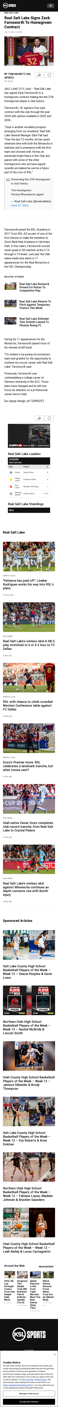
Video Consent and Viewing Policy (18, 1385)
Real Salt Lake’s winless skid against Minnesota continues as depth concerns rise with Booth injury (26, 889)
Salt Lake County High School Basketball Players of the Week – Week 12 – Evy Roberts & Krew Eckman (26, 1138)
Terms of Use (27, 1380)
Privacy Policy (40, 1380)
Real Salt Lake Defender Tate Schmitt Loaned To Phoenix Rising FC (34, 322)
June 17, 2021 (20, 205)
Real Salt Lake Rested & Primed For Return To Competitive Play (34, 287)
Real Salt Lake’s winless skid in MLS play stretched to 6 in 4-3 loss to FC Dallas (29, 645)
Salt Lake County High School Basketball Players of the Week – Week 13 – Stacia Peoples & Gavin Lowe (27, 971)
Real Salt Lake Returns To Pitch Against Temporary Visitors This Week (35, 305)
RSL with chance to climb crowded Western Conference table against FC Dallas (28, 705)
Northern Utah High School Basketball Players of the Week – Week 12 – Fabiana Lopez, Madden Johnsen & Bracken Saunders (28, 1194)
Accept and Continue (29, 1402)
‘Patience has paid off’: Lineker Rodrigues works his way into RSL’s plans (28, 584)
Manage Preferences (29, 1394)
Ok (55, 1354)
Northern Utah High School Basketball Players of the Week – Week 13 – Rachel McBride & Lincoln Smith (26, 1027)
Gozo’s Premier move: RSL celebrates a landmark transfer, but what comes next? (28, 766)
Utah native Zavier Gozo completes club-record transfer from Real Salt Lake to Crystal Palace (28, 826)
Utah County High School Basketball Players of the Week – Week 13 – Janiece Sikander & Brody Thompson (29, 1083)
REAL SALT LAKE (11, 13)
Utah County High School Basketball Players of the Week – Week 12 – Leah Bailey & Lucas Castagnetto (29, 1247)
